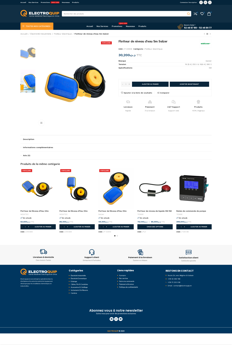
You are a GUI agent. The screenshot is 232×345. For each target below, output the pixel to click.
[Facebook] (112, 319)
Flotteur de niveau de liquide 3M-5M (154, 211)
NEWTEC (24, 214)
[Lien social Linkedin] (205, 2)
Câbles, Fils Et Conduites (79, 284)
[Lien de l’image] (38, 272)
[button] (38, 226)
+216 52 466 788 (174, 279)
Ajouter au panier (150, 84)
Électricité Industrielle (78, 276)
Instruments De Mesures (79, 290)
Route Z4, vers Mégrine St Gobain (181, 275)
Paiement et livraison (126, 284)
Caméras (74, 293)
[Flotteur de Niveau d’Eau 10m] (38, 188)
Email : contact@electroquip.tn (180, 286)
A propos (122, 275)
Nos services (123, 278)
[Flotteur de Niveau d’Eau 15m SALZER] (116, 188)
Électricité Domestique (79, 278)
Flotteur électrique (63, 34)
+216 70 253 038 (174, 282)
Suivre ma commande (126, 281)
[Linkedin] (121, 319)
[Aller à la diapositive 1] (114, 235)
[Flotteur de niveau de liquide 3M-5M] (155, 188)
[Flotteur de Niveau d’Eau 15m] (77, 188)
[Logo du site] (39, 13)
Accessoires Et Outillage (79, 287)
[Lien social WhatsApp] (210, 2)
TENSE (140, 214)
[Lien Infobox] (43, 255)
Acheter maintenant (189, 84)
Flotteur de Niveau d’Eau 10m (34, 211)
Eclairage (74, 281)
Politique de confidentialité (128, 287)
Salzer (101, 214)
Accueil (24, 34)
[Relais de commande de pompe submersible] (194, 188)
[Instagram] (116, 319)
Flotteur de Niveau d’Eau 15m (73, 211)
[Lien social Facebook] (201, 2)
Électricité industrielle (40, 34)
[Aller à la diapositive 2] (117, 235)
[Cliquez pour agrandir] (41, 123)
